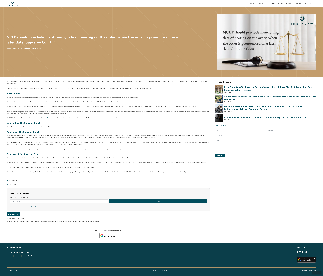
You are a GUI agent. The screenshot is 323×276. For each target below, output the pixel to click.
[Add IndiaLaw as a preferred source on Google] (108, 235)
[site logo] (13, 3)
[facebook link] (303, 252)
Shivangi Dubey (28, 48)
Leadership (271, 3)
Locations (298, 3)
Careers (33, 256)
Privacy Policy (34, 206)
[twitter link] (306, 252)
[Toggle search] (314, 3)
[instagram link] (300, 252)
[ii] (47, 117)
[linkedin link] (297, 252)
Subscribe (157, 201)
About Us (253, 3)
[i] (7, 180)
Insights (280, 3)
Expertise (262, 3)
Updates (288, 3)
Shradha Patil (37, 48)
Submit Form (220, 155)
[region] (161, 270)
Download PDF (14, 214)
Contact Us (307, 3)
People (16, 252)
